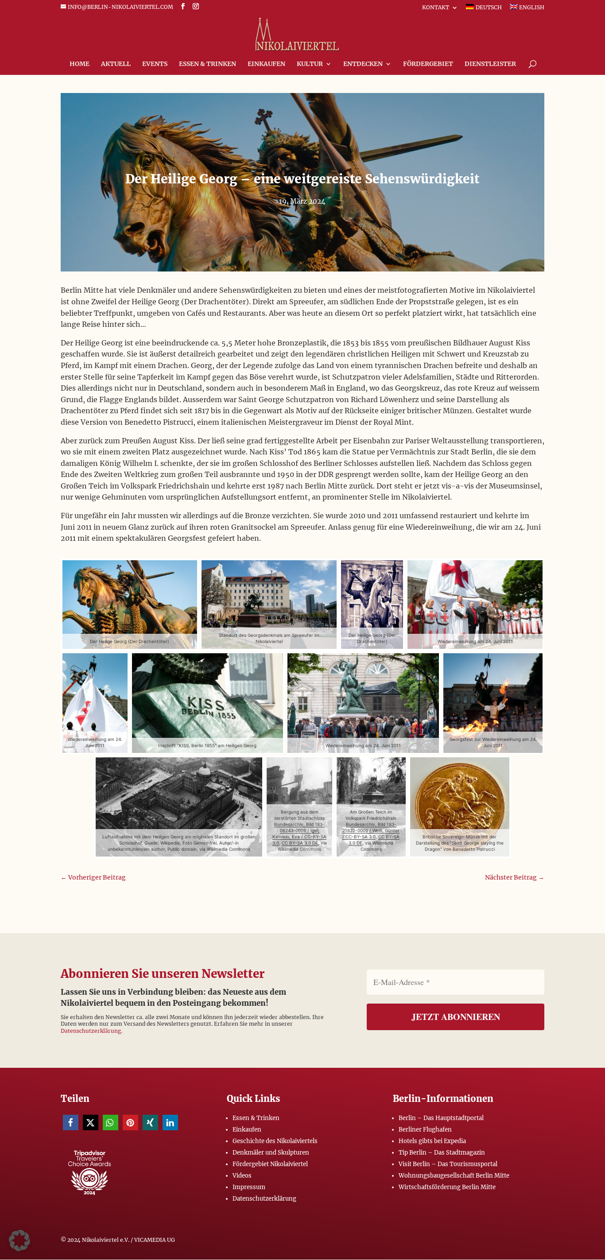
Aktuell (116, 64)
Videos (242, 1175)
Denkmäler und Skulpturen (271, 1152)
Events (154, 64)
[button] (70, 1122)
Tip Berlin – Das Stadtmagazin (442, 1152)
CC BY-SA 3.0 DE (300, 842)
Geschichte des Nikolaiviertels (275, 1141)
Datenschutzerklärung (91, 1030)
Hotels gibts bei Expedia (432, 1141)
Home (79, 64)
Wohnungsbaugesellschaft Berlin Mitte (454, 1175)
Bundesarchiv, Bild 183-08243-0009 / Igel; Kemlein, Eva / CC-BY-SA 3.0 (299, 833)
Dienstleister (490, 64)
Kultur (310, 64)
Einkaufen (266, 64)
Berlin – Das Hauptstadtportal (441, 1118)
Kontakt (435, 8)
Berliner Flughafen (425, 1129)
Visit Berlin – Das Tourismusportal (448, 1164)
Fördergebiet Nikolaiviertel (270, 1164)
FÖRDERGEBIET (428, 64)
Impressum (249, 1187)
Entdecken (363, 64)
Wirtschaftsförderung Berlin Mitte (447, 1187)
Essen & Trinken (207, 64)
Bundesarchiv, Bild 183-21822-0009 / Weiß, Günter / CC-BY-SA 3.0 (370, 830)
